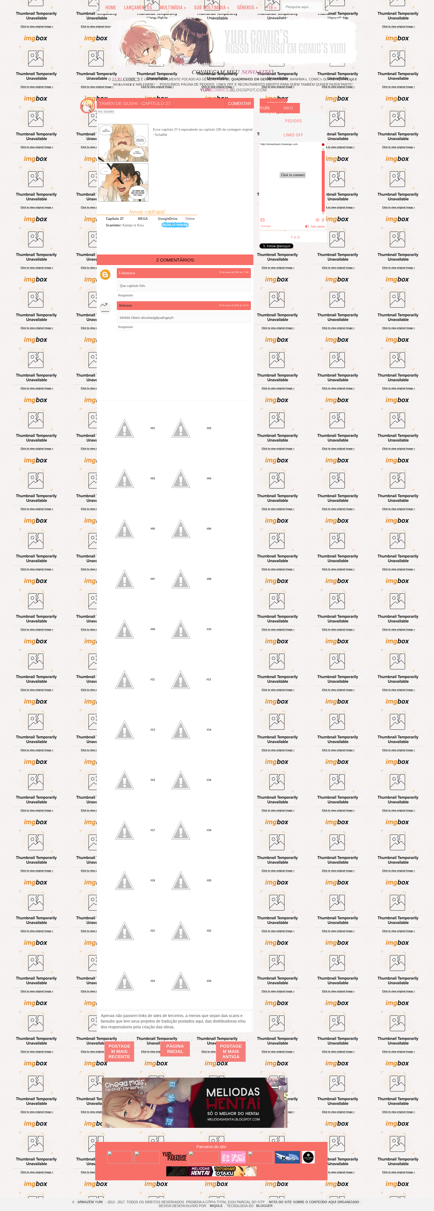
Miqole (216, 1206)
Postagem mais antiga (231, 1051)
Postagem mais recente (119, 1051)
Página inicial (175, 1049)
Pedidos (293, 121)
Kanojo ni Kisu (133, 225)
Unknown (127, 273)
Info (288, 108)
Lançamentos (138, 7)
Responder (125, 295)
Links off (293, 135)
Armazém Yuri (273, 106)
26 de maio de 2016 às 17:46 (234, 272)
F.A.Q (295, 237)
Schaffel (109, 111)
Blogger (264, 1206)
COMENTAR (239, 104)
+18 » (271, 7)
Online (190, 219)
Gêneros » (247, 7)
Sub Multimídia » (212, 7)
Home (110, 7)
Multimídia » (173, 7)
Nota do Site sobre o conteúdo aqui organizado (314, 1202)
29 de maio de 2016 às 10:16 (234, 305)
